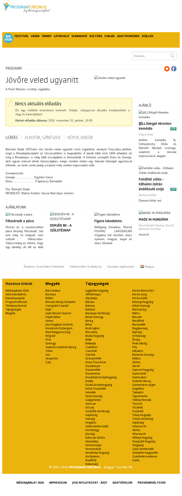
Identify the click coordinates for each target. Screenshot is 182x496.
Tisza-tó (137, 404)
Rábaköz (137, 351)
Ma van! (8, 38)
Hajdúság (91, 415)
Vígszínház (146, 134)
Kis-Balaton (92, 456)
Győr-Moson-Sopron (58, 313)
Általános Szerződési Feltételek (44, 266)
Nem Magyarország (58, 332)
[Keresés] (172, 56)
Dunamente (92, 373)
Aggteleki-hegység (96, 290)
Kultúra (95, 36)
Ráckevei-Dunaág (143, 355)
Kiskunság (91, 464)
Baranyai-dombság (97, 313)
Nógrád (50, 336)
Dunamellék (92, 370)
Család (109, 36)
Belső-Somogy (94, 317)
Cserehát (91, 351)
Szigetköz (138, 388)
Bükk (88, 339)
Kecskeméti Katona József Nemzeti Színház (156, 227)
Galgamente (93, 400)
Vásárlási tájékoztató (120, 266)
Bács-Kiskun (53, 290)
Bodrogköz (92, 328)
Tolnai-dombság (142, 419)
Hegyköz (90, 422)
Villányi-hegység (142, 437)
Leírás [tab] (12, 137)
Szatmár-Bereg (141, 381)
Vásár (35, 36)
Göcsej (89, 407)
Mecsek (137, 317)
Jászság (90, 434)
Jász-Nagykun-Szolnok (59, 324)
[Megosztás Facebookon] (173, 68)
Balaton (90, 309)
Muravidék (138, 324)
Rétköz (136, 358)
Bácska (89, 302)
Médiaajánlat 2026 (17, 290)
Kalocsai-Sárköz (95, 437)
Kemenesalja (93, 445)
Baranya (51, 294)
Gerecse (90, 404)
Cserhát (90, 355)
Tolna (49, 351)
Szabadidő (79, 36)
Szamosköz (139, 377)
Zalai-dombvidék (143, 449)
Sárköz (136, 362)
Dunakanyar (93, 366)
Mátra (136, 313)
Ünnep (46, 36)
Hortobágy (92, 430)
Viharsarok (139, 434)
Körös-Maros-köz (143, 290)
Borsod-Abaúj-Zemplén (60, 302)
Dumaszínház (147, 195)
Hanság (90, 419)
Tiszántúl (137, 411)
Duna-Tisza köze (95, 362)
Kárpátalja (91, 441)
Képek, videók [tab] (80, 137)
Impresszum (58, 482)
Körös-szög (139, 294)
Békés (49, 298)
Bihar (88, 324)
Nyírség (137, 332)
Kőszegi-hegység (142, 302)
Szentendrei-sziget (143, 385)
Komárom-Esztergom (59, 328)
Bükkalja (90, 343)
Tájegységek (13, 309)
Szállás (147, 36)
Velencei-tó (139, 426)
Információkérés (16, 294)
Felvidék (90, 392)
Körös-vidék (139, 298)
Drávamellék (93, 358)
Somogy (51, 343)
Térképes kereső (16, 306)
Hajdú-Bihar (53, 317)
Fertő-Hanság (93, 396)
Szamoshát (139, 373)
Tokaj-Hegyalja (141, 415)
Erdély (89, 381)
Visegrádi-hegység (143, 441)
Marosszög (139, 309)
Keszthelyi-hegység (97, 453)
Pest (48, 339)
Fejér (49, 309)
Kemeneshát (93, 449)
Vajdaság (138, 422)
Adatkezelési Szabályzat (86, 266)
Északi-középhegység (98, 385)
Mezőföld (138, 321)
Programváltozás (16, 302)
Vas (48, 355)
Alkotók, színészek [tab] (43, 137)
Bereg (89, 321)
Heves (49, 321)
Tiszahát (137, 407)
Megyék (10, 313)
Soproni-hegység (143, 370)
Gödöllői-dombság (97, 411)
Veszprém (52, 358)
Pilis (134, 347)
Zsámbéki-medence (144, 456)
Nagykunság (140, 328)
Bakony (90, 306)
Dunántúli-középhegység (101, 377)
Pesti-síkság (139, 343)
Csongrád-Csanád (57, 306)
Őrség (136, 339)
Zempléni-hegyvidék (145, 453)
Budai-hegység (94, 336)
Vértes (136, 430)
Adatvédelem (122, 482)
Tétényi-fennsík (141, 400)
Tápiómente (140, 396)
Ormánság (139, 336)
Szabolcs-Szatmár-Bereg (61, 347)
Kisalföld (90, 460)
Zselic (136, 460)
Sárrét (136, 366)
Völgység (138, 445)
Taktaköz (138, 392)
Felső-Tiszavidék (95, 388)
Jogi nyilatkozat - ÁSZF (89, 482)
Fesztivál (21, 36)
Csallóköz (91, 347)
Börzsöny (91, 332)
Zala (48, 362)
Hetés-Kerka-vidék (96, 426)
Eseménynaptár (15, 298)
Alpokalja (91, 298)
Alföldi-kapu (93, 294)
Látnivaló (61, 36)
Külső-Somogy (141, 306)
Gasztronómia (128, 36)
